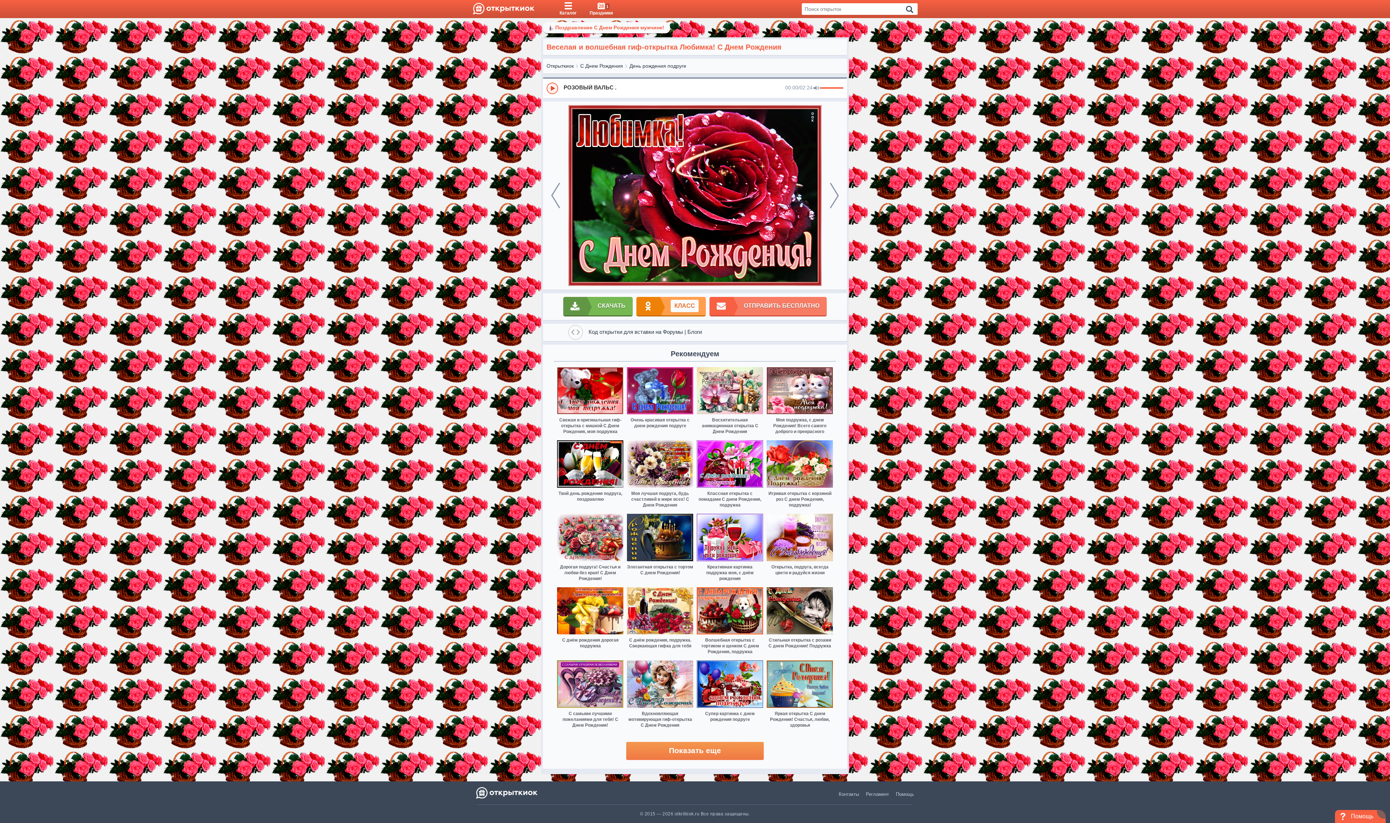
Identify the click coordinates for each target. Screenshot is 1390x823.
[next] (834, 195)
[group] (695, 88)
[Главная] (503, 9)
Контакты (849, 794)
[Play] (552, 88)
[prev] (555, 195)
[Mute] (816, 88)
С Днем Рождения (601, 66)
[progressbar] (831, 88)
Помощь (905, 794)
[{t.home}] (507, 793)
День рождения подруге (657, 66)
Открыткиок (560, 66)
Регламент (877, 794)
